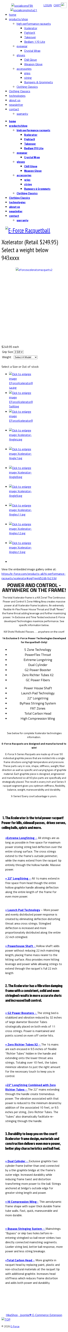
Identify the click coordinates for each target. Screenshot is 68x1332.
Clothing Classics (27, 86)
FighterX (29, 32)
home (12, 14)
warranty (22, 113)
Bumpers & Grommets (38, 82)
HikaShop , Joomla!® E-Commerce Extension (34, 1315)
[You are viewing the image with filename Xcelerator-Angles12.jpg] (37, 531)
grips (27, 73)
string (28, 77)
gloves (21, 55)
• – (21, 838)
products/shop (18, 19)
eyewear (22, 46)
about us (14, 100)
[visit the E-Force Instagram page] (23, 10)
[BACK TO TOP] (6, 1319)
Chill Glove (30, 59)
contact (14, 109)
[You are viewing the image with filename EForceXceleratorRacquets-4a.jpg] (37, 381)
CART (57, 5)
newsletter (16, 104)
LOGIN (47, 5)
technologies (17, 95)
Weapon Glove (33, 64)
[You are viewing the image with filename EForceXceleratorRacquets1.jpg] (37, 418)
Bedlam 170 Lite (34, 41)
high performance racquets (34, 23)
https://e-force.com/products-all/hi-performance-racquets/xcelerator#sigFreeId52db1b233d (34, 575)
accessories (24, 68)
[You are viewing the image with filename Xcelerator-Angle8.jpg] (37, 475)
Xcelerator (30, 28)
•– (22, 1201)
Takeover (30, 37)
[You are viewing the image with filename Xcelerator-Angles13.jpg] (37, 550)
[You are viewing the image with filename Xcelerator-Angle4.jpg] (37, 437)
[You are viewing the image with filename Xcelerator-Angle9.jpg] (37, 493)
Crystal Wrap (32, 50)
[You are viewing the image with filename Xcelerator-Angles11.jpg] (37, 512)
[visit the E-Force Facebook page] (23, 5)
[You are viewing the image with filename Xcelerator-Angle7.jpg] (37, 456)
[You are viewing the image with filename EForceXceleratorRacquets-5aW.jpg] (37, 400)
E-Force (15, 1326)
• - (20, 946)
